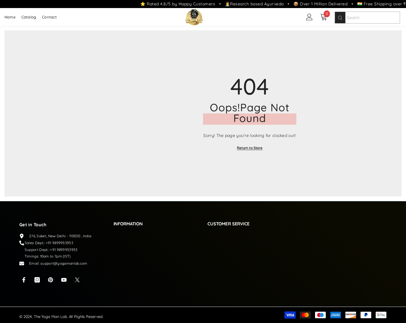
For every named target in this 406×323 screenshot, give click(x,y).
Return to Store (249, 148)
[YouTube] (63, 279)
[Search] (340, 17)
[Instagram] (37, 279)
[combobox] (372, 17)
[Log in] (309, 17)
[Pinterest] (50, 279)
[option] (249, 113)
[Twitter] (77, 279)
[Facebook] (23, 279)
